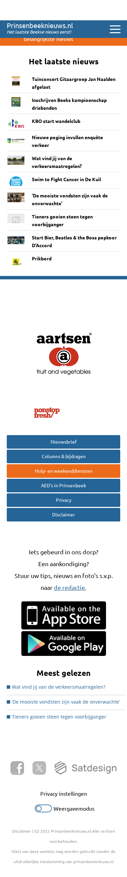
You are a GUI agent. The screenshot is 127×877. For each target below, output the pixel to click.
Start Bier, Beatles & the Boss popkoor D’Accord (74, 241)
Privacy (63, 500)
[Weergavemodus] (43, 810)
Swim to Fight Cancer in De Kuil (66, 179)
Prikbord (41, 258)
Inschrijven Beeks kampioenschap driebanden (69, 104)
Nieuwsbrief (63, 442)
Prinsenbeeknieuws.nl (40, 25)
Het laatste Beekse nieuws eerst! (39, 31)
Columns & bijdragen (64, 456)
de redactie (69, 587)
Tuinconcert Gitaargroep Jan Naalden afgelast (73, 83)
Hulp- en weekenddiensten (63, 471)
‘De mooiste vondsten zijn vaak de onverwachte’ (70, 199)
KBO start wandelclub (56, 121)
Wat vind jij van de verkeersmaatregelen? (57, 162)
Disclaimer (63, 514)
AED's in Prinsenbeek (63, 485)
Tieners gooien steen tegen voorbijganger (62, 220)
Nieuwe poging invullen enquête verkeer (67, 141)
